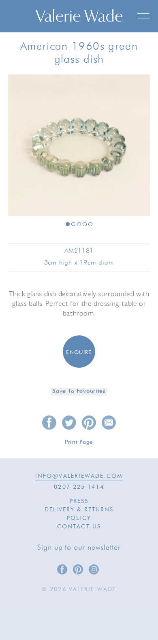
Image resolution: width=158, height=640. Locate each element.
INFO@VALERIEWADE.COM (79, 476)
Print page (79, 442)
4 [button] (85, 224)
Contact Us (79, 527)
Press (79, 501)
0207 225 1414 (79, 487)
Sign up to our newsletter (79, 547)
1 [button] (68, 224)
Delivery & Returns (79, 510)
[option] (79, 145)
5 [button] (90, 224)
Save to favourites (79, 391)
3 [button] (79, 224)
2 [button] (73, 224)
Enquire (79, 352)
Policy (79, 518)
